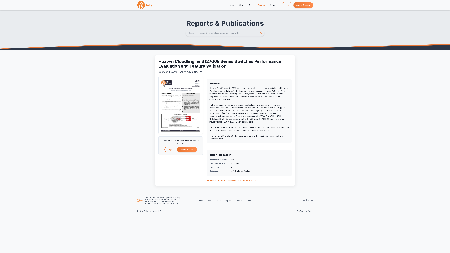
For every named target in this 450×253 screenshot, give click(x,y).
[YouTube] (312, 200)
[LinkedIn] (304, 200)
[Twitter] (309, 200)
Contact (273, 5)
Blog (251, 5)
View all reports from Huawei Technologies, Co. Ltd (233, 180)
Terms (249, 201)
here (221, 139)
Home (231, 5)
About (241, 5)
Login (287, 5)
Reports (261, 5)
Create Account (303, 5)
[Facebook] (306, 200)
